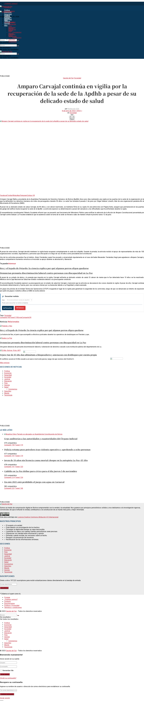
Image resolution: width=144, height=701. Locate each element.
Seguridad (8, 14)
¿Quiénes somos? (11, 4)
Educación (12, 24)
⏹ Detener (20, 308)
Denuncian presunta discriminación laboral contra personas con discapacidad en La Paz (46, 273)
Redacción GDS (73, 109)
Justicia (7, 22)
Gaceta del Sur (68, 78)
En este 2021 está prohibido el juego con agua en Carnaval (34, 481)
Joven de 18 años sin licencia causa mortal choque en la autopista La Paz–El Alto (46, 460)
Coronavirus (17, 32)
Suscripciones (9, 603)
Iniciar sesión (5, 698)
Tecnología (12, 42)
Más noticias (4, 363)
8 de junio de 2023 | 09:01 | (72, 111)
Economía (7, 17)
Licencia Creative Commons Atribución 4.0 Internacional (37, 517)
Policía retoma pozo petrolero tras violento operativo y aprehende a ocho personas (47, 449)
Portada (7, 597)
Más (5, 26)
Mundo (10, 34)
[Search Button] (18, 40)
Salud (10, 36)
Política (7, 10)
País (10, 26)
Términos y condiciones (13, 607)
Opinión (7, 24)
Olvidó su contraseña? (8, 678)
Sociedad (11, 22)
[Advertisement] (38, 70)
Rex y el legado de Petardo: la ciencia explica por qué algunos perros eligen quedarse (44, 268)
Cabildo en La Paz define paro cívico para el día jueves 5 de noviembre (40, 471)
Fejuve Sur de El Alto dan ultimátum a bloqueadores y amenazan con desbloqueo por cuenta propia (48, 354)
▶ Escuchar (8, 308)
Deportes (11, 40)
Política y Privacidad (11, 605)
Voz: (3, 300)
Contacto (7, 601)
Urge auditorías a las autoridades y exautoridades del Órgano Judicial (40, 438)
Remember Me (8, 670)
